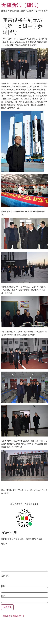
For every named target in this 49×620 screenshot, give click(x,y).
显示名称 (5, 576)
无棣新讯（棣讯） (21, 5)
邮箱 (3, 586)
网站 (3, 596)
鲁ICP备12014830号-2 (13, 616)
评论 (4, 544)
